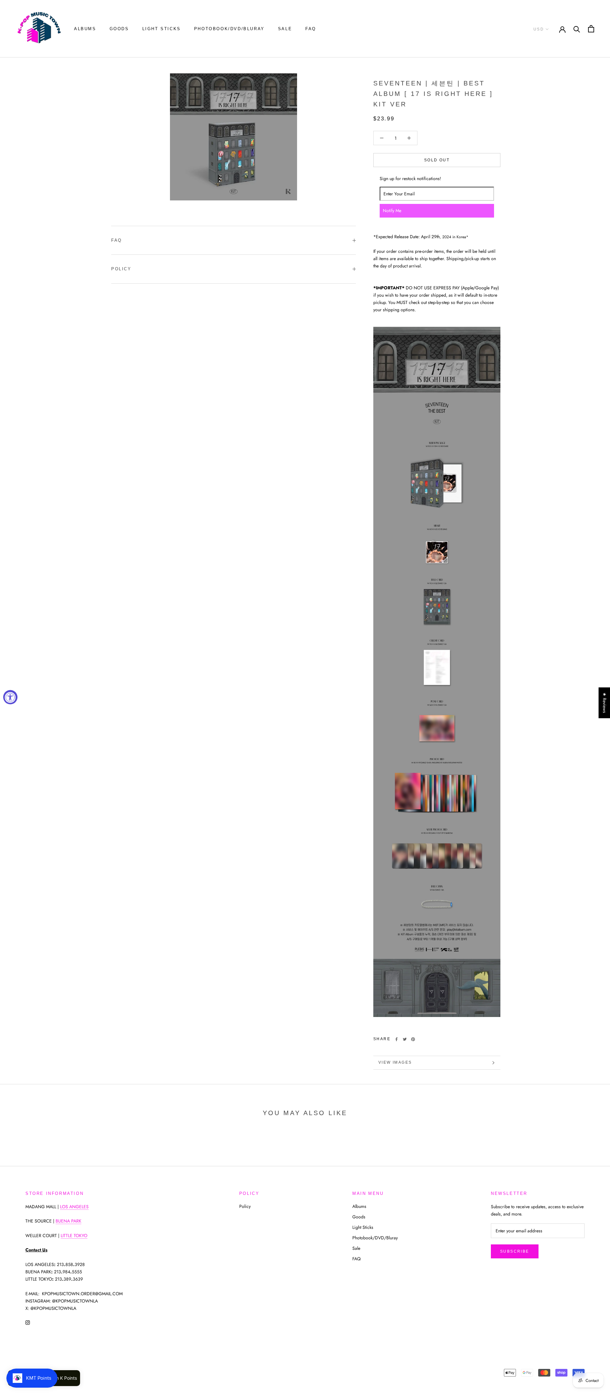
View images (395, 1062)
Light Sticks (161, 28)
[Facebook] (396, 1039)
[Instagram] (27, 1322)
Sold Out (437, 160)
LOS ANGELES (74, 1206)
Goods (119, 28)
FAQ (310, 28)
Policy (121, 268)
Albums (85, 28)
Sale (285, 28)
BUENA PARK (68, 1221)
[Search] (576, 28)
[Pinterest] (413, 1039)
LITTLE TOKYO (74, 1235)
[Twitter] (405, 1039)
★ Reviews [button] (604, 702)
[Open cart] (591, 28)
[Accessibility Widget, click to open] (10, 697)
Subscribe (514, 1251)
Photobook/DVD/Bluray (229, 28)
